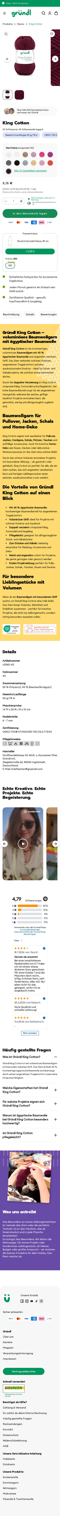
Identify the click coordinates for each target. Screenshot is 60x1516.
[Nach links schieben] (7, 59)
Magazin (8, 1347)
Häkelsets (9, 1458)
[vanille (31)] (33, 163)
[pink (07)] (42, 154)
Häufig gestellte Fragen (17, 1418)
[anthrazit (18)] (9, 163)
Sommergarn (11, 1482)
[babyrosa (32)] (42, 163)
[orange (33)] (50, 163)
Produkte (7, 24)
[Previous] (4, 844)
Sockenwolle (10, 1477)
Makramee (9, 1493)
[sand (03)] (25, 154)
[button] (4, 13)
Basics (20, 24)
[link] (30, 252)
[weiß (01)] (9, 154)
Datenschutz (11, 1435)
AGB (5, 1446)
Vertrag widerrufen (24, 1371)
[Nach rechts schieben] (55, 59)
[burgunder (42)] (9, 171)
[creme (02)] (17, 154)
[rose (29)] (33, 154)
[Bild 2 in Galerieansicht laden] (19, 94)
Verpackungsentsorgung (18, 1353)
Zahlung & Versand (14, 1407)
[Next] (55, 844)
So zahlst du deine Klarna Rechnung (25, 1413)
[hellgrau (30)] (25, 163)
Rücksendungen (12, 1424)
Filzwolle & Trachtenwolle (18, 1499)
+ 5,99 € (30, 251)
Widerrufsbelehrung (15, 1440)
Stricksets (9, 1464)
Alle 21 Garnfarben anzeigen (30, 170)
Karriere (7, 1342)
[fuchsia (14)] (50, 154)
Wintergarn (10, 1488)
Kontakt (8, 1429)
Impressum (9, 1358)
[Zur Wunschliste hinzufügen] (51, 34)
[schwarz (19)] (17, 163)
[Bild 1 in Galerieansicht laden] (7, 94)
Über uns (8, 1336)
